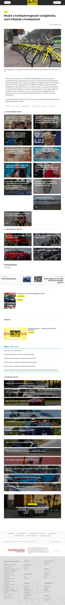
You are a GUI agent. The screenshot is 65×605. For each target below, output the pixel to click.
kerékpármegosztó (26, 106)
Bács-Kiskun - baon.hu (9, 564)
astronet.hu (27, 586)
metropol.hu (47, 575)
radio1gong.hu (47, 598)
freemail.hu (47, 586)
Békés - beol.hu (8, 567)
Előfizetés (19, 299)
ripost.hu (46, 573)
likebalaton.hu (27, 592)
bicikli (7, 106)
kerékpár (18, 106)
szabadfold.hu (27, 565)
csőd (12, 106)
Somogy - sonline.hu (9, 589)
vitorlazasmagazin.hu (49, 561)
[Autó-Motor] (32, 2)
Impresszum (11, 533)
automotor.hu (27, 587)
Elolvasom (31, 332)
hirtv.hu (26, 567)
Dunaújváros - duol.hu (9, 572)
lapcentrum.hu (47, 590)
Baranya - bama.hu (9, 565)
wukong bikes (52, 106)
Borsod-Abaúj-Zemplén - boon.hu (12, 568)
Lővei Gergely (7, 24)
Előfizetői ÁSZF (32, 535)
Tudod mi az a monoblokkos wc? (13, 350)
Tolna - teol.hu (7, 593)
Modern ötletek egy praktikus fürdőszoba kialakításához (19, 366)
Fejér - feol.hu (7, 573)
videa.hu (46, 589)
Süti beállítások (44, 535)
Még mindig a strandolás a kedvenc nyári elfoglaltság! (19, 354)
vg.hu (25, 576)
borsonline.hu (47, 571)
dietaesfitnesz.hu (28, 598)
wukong (44, 106)
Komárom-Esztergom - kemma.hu (9, 585)
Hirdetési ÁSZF (19, 535)
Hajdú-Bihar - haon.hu (9, 578)
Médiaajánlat (21, 533)
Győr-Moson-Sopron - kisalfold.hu (9, 575)
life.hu (45, 576)
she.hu (46, 578)
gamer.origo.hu (28, 590)
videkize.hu (47, 562)
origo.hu (26, 568)
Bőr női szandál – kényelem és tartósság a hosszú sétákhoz (20, 362)
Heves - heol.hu (8, 579)
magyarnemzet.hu (28, 564)
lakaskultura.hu (28, 589)
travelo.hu (26, 597)
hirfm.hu (46, 600)
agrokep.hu (27, 578)
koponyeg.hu (47, 587)
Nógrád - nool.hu (8, 587)
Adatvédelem (52, 533)
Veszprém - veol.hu (9, 597)
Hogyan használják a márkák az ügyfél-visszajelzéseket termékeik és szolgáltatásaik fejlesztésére (31, 370)
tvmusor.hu (47, 564)
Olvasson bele (20, 296)
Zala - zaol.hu (7, 598)
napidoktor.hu (27, 594)
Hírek (6, 11)
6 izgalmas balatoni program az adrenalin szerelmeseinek (20, 358)
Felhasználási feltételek (37, 533)
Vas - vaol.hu (7, 595)
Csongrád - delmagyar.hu (10, 570)
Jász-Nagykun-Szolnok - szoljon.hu (10, 582)
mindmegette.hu (28, 595)
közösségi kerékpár (36, 106)
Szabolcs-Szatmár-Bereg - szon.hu (10, 591)
